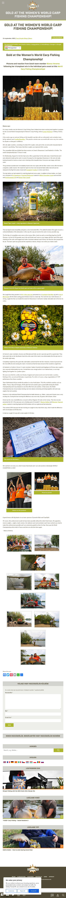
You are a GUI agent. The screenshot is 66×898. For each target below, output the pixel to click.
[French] (8, 762)
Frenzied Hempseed (27, 175)
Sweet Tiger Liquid (24, 177)
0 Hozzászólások (57, 37)
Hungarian (12, 48)
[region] (22, 886)
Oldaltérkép (30, 877)
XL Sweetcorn (16, 175)
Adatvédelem (38, 877)
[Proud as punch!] (47, 481)
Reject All (22, 891)
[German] (12, 762)
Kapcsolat (51, 877)
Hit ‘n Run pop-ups (26, 294)
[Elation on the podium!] (19, 490)
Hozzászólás (9, 692)
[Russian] (42, 762)
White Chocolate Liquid (46, 175)
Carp (17, 38)
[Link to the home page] (33, 5)
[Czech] (23, 762)
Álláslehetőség (21, 877)
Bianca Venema (53, 64)
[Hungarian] (30, 762)
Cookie (45, 877)
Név (6, 711)
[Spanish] (15, 762)
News (30, 38)
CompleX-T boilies (31, 170)
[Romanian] (38, 762)
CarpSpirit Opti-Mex (48, 294)
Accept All (33, 891)
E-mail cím (8, 717)
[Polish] (34, 762)
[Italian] (19, 762)
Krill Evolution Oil (10, 177)
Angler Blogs (24, 38)
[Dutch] (27, 762)
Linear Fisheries (47, 131)
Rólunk (13, 877)
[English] (4, 762)
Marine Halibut (45, 402)
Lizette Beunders (20, 139)
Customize (11, 891)
